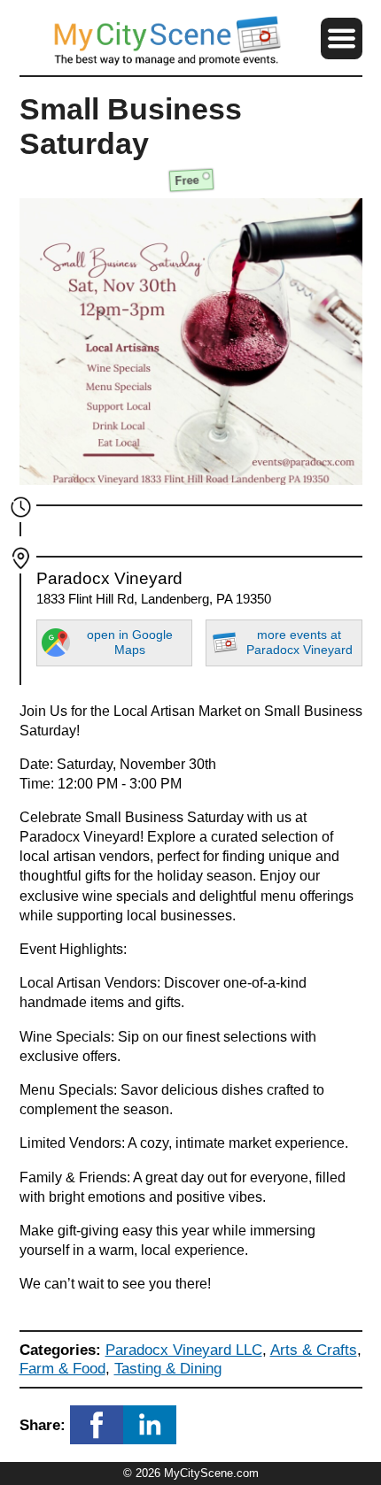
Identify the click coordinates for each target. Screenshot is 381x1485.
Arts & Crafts (313, 1349)
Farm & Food (62, 1368)
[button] (341, 38)
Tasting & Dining (168, 1368)
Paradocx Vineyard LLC (183, 1349)
